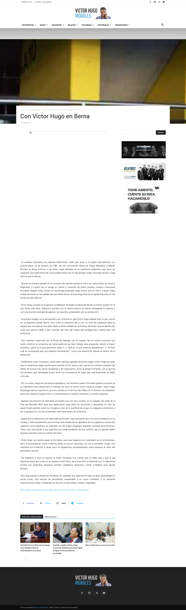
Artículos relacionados (32, 517)
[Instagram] (155, 2)
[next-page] (26, 558)
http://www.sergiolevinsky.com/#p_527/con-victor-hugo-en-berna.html (54, 490)
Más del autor (51, 517)
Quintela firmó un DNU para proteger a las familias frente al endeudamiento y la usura (35, 548)
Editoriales (103, 25)
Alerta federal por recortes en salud (100, 545)
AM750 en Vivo (27, 2)
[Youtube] (164, 2)
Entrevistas (28, 25)
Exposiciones (121, 25)
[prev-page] (22, 558)
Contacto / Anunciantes (43, 2)
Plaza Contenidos (41, 607)
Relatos (71, 25)
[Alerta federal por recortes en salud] (100, 532)
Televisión (57, 25)
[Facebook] (150, 2)
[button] (162, 25)
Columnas (87, 25)
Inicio (22, 110)
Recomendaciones (34, 110)
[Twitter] (159, 2)
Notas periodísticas (50, 110)
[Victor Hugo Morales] (93, 13)
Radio (43, 25)
